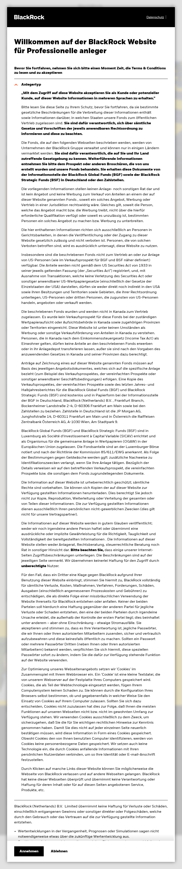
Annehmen (29, 851)
